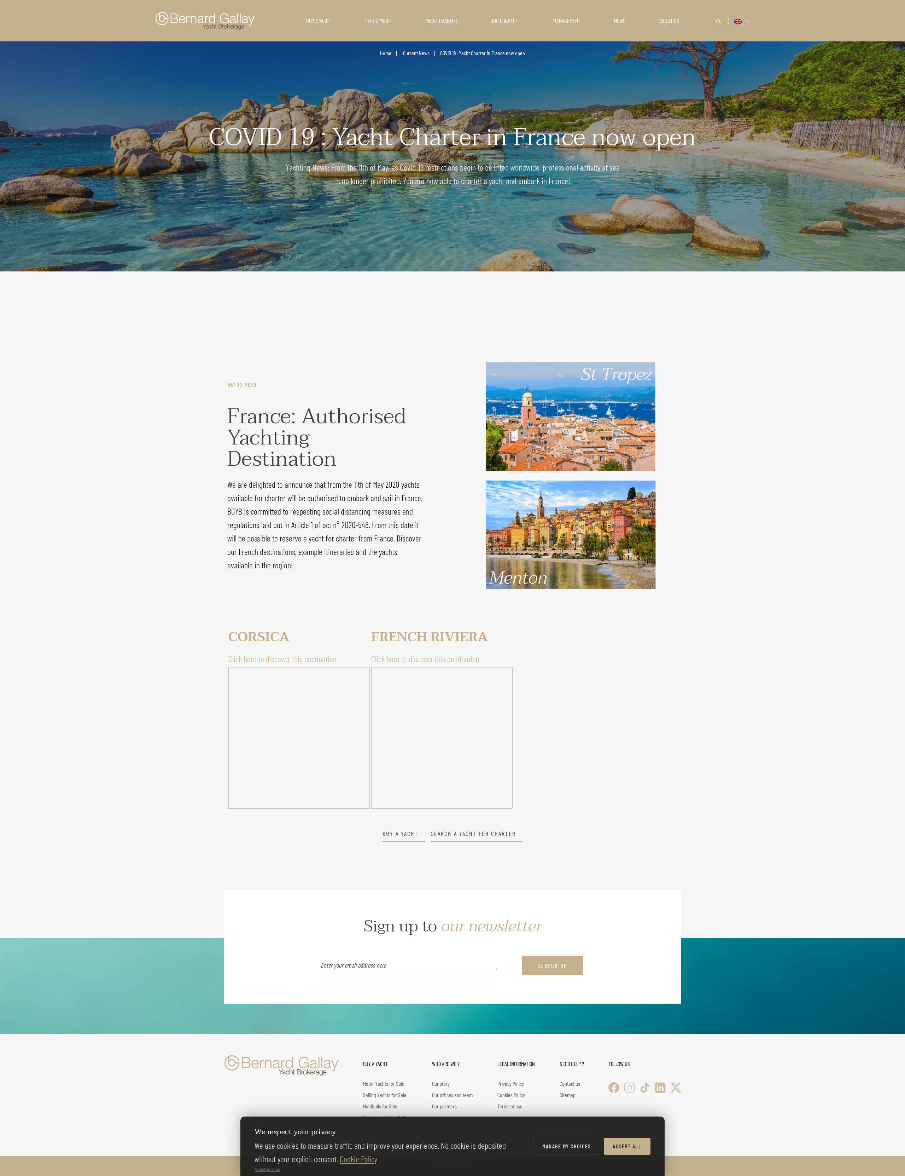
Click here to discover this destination (282, 659)
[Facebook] (614, 1088)
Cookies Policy (511, 1094)
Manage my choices (566, 1146)
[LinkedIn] (660, 1088)
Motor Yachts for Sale (383, 1083)
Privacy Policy (510, 1083)
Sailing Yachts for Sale (385, 1094)
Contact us (570, 1083)
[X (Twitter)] (676, 1088)
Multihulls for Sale (380, 1106)
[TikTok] (645, 1088)
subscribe (552, 965)
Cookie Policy (358, 1159)
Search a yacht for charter (473, 833)
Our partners (444, 1106)
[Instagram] (629, 1088)
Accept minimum (267, 1168)
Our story (441, 1083)
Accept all (627, 1146)
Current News (416, 53)
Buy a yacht (400, 833)
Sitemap (568, 1094)
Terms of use (509, 1106)
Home (385, 53)
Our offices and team (452, 1094)
